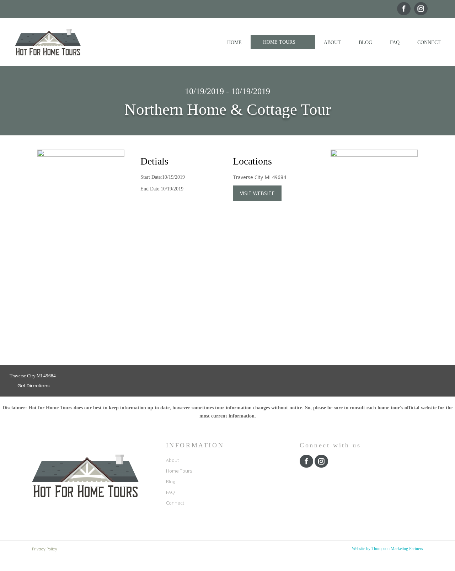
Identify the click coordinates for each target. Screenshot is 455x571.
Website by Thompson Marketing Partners (387, 548)
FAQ (170, 492)
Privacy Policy (44, 549)
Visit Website (257, 193)
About (172, 460)
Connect (175, 503)
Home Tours (179, 471)
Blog (170, 481)
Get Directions (33, 385)
